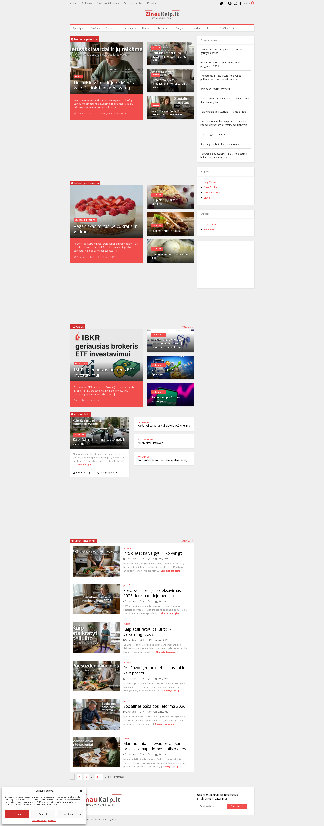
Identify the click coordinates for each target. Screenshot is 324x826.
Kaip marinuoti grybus (165, 231)
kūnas (126, 624)
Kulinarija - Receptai (86, 183)
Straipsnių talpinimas (108, 3)
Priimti (17, 813)
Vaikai (197, 28)
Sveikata (110, 28)
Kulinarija (129, 28)
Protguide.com (212, 192)
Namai (145, 28)
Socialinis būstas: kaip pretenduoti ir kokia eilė (166, 112)
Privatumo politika (39, 820)
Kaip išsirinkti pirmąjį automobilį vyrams (99, 441)
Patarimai (79, 435)
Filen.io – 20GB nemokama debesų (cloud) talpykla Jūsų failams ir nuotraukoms (169, 343)
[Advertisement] (132, 149)
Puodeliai (209, 229)
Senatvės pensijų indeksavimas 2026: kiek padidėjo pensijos (152, 593)
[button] (81, 790)
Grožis (94, 28)
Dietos (127, 548)
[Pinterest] (229, 3)
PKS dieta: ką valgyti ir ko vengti (153, 553)
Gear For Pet (211, 187)
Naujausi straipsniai (83, 540)
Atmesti (43, 813)
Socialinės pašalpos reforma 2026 (154, 706)
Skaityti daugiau (83, 464)
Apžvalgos (78, 28)
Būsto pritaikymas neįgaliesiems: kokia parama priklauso (169, 83)
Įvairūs (156, 48)
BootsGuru (210, 224)
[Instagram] (235, 3)
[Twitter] (221, 3)
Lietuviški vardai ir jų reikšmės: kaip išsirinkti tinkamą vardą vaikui (104, 87)
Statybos (181, 28)
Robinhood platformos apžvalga (165, 399)
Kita (209, 28)
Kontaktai (52, 820)
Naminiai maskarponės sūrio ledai (169, 255)
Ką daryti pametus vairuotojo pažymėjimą (164, 425)
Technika (163, 28)
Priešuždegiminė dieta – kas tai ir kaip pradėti (154, 670)
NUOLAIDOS (227, 28)
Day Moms (210, 182)
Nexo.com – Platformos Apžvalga (166, 372)
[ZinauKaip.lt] (162, 18)
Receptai (157, 195)
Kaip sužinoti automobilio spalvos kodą (162, 460)
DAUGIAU (186, 541)
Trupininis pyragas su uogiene (165, 201)
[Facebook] (240, 3)
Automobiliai (145, 439)
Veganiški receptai (85, 220)
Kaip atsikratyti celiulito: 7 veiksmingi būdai (147, 631)
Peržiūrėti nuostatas (70, 813)
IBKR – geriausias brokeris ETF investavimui (104, 372)
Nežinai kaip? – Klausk (81, 3)
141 (99, 776)
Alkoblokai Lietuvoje (150, 443)
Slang (207, 197)
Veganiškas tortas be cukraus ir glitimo (105, 228)
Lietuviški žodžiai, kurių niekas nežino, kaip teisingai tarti (169, 56)
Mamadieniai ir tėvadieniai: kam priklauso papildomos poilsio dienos (156, 746)
